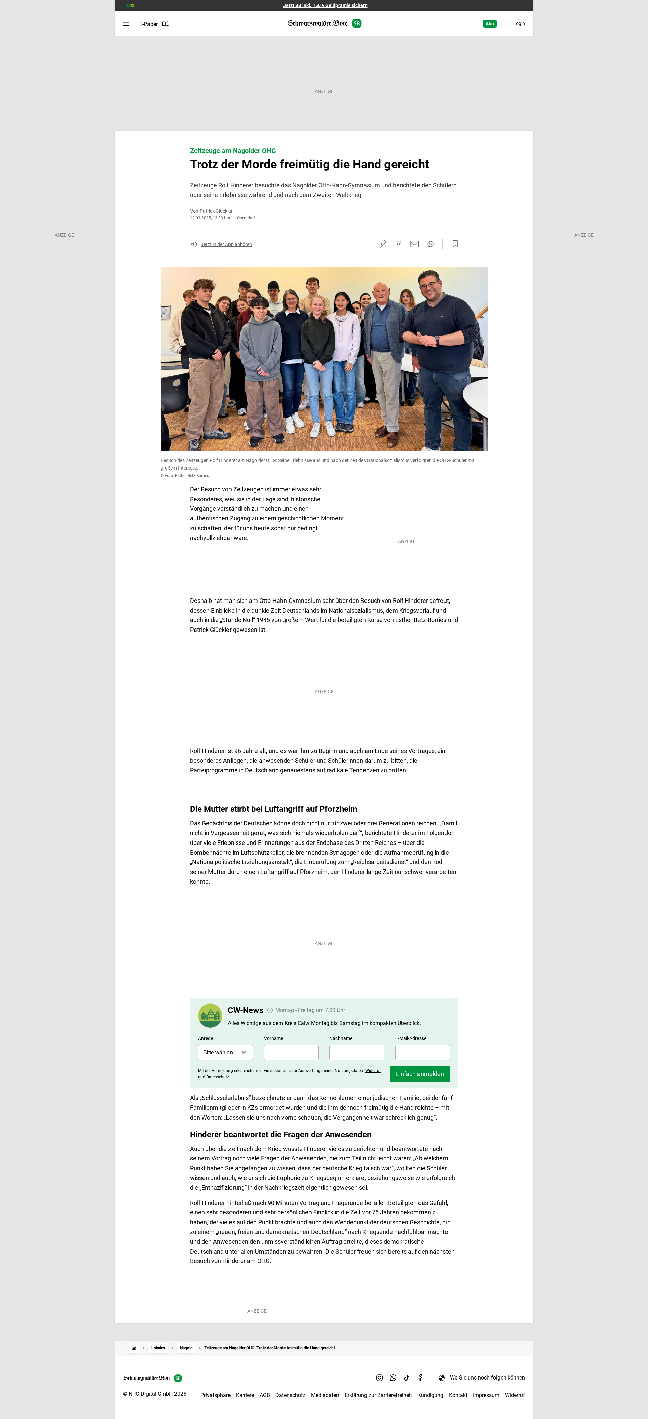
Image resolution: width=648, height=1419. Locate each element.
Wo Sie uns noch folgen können (487, 1377)
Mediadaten (325, 1395)
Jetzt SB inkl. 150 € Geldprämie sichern (325, 5)
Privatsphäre (215, 1395)
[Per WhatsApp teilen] (430, 244)
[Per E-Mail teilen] (414, 244)
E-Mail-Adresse (410, 1038)
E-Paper (148, 24)
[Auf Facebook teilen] (398, 244)
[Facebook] (420, 1377)
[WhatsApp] (393, 1377)
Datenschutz (290, 1395)
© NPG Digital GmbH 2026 (154, 1394)
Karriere (245, 1395)
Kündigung (430, 1395)
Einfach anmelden (420, 1073)
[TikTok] (406, 1377)
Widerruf (515, 1395)
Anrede (205, 1038)
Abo (490, 23)
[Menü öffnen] (126, 24)
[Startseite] (134, 1348)
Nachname (340, 1038)
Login (519, 23)
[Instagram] (379, 1377)
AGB (265, 1395)
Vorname (273, 1038)
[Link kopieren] (382, 244)
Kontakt (458, 1395)
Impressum (486, 1395)
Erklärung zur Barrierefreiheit (378, 1395)
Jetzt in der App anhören (226, 244)
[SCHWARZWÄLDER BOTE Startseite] (324, 23)
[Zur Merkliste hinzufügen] (453, 244)
